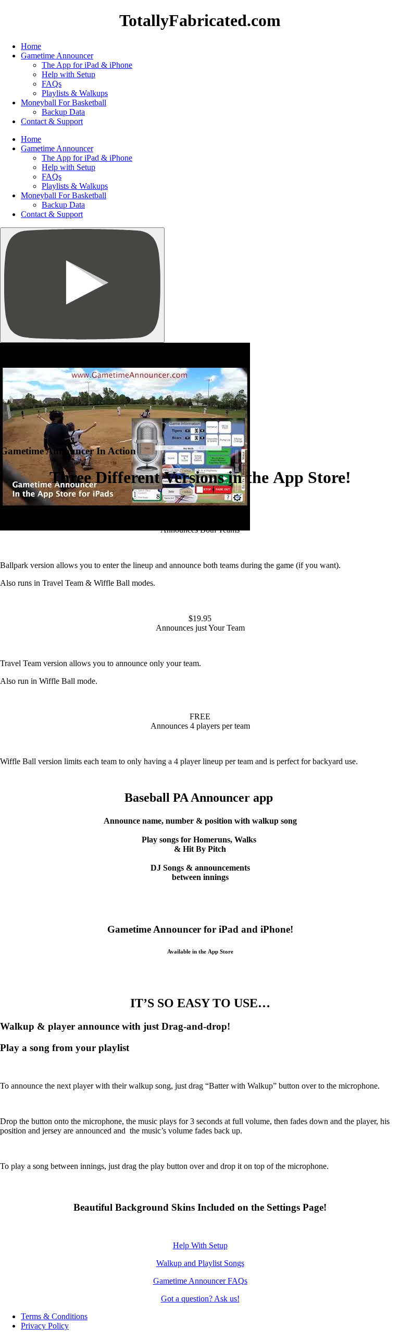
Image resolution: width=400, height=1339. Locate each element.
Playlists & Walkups (75, 93)
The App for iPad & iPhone (87, 65)
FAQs (51, 83)
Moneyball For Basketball (63, 102)
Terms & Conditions (54, 1316)
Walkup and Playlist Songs (200, 1263)
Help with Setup (68, 74)
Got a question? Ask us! (200, 1298)
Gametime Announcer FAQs (200, 1280)
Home (31, 46)
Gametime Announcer (57, 55)
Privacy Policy (45, 1325)
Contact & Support (52, 121)
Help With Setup (200, 1245)
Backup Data (63, 111)
